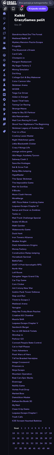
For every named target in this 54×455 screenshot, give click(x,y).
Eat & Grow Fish (20, 167)
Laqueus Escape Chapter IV (25, 206)
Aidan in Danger (20, 97)
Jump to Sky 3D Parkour (23, 112)
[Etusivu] (4, 13)
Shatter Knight (19, 241)
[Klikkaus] (4, 69)
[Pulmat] (4, 89)
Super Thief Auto (20, 100)
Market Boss (18, 393)
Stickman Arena (20, 85)
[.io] (4, 65)
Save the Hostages (21, 163)
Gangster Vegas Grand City (25, 276)
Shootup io (17, 335)
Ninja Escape (18, 370)
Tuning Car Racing (21, 104)
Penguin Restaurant (21, 61)
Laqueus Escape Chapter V (25, 323)
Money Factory (19, 249)
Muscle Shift (18, 319)
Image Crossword (20, 362)
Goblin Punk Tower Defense (26, 292)
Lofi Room (17, 272)
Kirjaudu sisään (37, 8)
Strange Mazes (19, 108)
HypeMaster (18, 175)
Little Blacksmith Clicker (24, 143)
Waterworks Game (21, 229)
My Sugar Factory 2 (21, 65)
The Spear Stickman (22, 178)
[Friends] (5, 9)
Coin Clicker (18, 284)
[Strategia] (4, 109)
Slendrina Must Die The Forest (27, 34)
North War (17, 268)
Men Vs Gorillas (20, 186)
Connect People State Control (27, 342)
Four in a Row (19, 132)
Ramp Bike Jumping (21, 171)
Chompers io (18, 58)
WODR (15, 89)
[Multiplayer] (4, 42)
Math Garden (18, 225)
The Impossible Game (22, 182)
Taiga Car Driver (20, 93)
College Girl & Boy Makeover (26, 77)
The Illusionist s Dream (23, 50)
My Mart (16, 405)
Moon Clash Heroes (22, 194)
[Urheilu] (4, 124)
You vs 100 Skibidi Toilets (24, 331)
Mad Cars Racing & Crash (24, 120)
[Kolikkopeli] (4, 74)
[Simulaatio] (4, 104)
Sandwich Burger (20, 327)
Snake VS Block (20, 221)
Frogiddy (16, 46)
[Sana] (4, 94)
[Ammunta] (4, 60)
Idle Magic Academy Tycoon (25, 155)
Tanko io (16, 214)
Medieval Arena (19, 303)
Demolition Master (21, 397)
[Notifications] (21, 9)
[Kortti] (4, 79)
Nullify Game (18, 385)
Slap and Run (18, 296)
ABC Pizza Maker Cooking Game (28, 202)
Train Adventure (20, 350)
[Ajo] (4, 55)
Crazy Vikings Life (21, 147)
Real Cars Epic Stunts (22, 378)
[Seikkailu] (4, 99)
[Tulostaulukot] (4, 47)
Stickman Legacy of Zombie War (28, 128)
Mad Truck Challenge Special (26, 218)
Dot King (16, 73)
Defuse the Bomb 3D (22, 401)
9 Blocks (16, 190)
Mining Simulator (20, 69)
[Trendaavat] (4, 28)
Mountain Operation (22, 374)
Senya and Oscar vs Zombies (26, 210)
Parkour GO (18, 338)
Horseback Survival (21, 257)
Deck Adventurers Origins (24, 245)
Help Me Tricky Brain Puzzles (26, 311)
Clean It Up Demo (20, 409)
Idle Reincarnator (20, 116)
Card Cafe (17, 54)
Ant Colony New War (22, 288)
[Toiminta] (4, 114)
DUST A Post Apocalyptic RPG (27, 264)
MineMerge (17, 198)
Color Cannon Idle (21, 81)
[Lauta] (4, 84)
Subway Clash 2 (20, 159)
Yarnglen (16, 307)
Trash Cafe (17, 417)
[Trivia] (4, 119)
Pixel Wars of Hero (21, 354)
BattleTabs (17, 260)
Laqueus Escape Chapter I (24, 413)
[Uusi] (4, 23)
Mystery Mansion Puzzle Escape (27, 42)
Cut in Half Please (21, 346)
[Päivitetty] (4, 33)
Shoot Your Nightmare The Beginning (30, 124)
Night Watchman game (23, 139)
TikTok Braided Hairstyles (24, 358)
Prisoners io (18, 366)
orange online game (22, 151)
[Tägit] (4, 131)
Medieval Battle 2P (21, 38)
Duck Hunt (17, 233)
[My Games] (13, 9)
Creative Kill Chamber (23, 315)
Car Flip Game (19, 280)
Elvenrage (17, 381)
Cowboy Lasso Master (23, 136)
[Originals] (4, 38)
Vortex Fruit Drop (20, 389)
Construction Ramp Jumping (26, 253)
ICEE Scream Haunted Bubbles (27, 420)
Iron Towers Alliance (22, 237)
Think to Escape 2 (21, 299)
